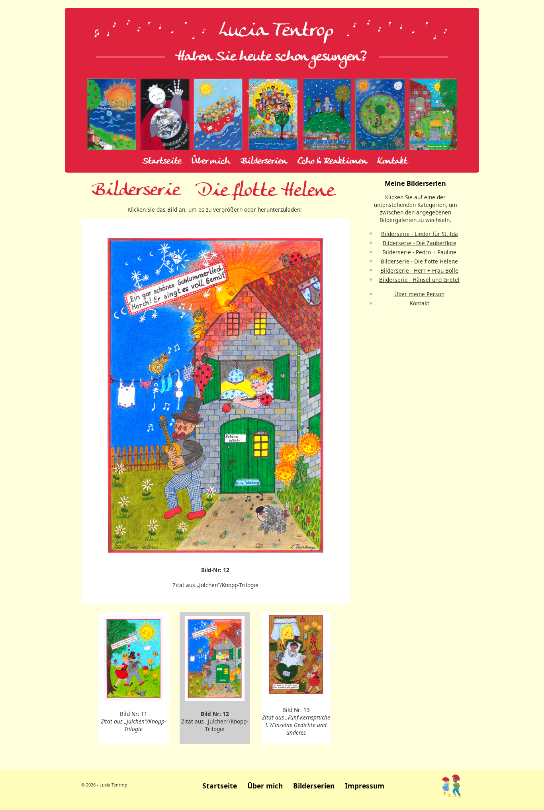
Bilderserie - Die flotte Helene (419, 261)
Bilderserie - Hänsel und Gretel (419, 279)
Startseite (162, 161)
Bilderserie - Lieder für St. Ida (419, 234)
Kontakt (392, 161)
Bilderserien (264, 161)
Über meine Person (419, 294)
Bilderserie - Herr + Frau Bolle (419, 270)
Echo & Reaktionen (332, 161)
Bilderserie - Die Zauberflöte (419, 243)
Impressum (364, 785)
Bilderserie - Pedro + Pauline (419, 252)
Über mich (211, 161)
